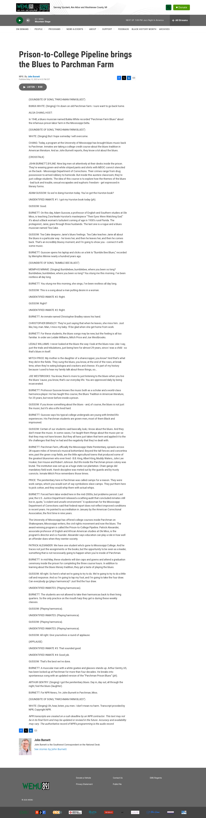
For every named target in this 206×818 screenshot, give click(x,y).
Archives (164, 29)
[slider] (32, 20)
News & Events (75, 29)
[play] (19, 20)
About (92, 29)
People (39, 29)
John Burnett (34, 76)
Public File (117, 784)
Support (107, 29)
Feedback (123, 29)
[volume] (28, 20)
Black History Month (144, 29)
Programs (55, 29)
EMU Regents (156, 778)
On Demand (22, 29)
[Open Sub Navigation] (31, 29)
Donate (182, 7)
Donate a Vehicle (83, 778)
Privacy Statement (84, 784)
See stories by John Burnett (50, 749)
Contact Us (118, 778)
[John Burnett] (25, 746)
